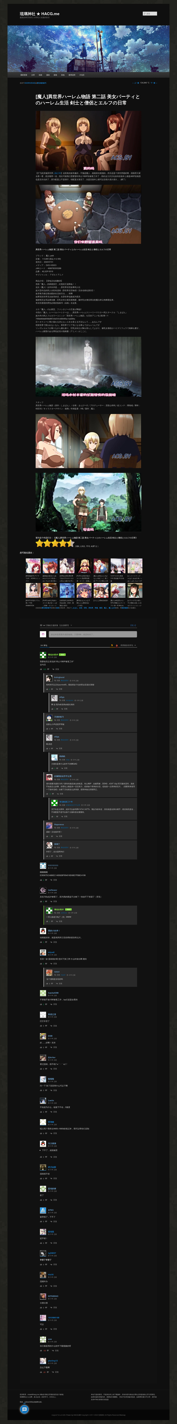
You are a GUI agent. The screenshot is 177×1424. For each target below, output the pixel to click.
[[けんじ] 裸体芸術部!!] (101, 597)
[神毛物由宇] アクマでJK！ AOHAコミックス (33, 578)
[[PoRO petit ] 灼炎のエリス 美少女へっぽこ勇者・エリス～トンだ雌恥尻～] (50, 597)
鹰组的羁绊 (53, 654)
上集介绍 (57, 173)
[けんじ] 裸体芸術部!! (101, 600)
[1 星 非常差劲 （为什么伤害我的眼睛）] (39, 543)
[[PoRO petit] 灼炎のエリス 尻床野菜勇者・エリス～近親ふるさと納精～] (84, 572)
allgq (67, 759)
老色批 (51, 1231)
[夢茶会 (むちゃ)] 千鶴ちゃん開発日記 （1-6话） (83, 602)
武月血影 (52, 1167)
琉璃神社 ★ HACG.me (39, 13)
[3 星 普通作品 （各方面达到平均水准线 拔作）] (55, 543)
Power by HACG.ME (73, 1415)
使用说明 (72, 75)
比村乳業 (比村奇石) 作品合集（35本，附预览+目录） (67, 602)
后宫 (80, 608)
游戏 (55, 75)
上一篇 (135, 83)
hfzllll (51, 1274)
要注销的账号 (41, 83)
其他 (63, 75)
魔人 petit (112, 608)
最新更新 (23, 75)
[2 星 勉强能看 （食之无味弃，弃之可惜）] (47, 543)
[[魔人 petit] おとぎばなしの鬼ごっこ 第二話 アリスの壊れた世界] (101, 572)
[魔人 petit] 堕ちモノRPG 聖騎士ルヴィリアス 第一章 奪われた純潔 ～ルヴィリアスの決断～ (118, 605)
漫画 (48, 75)
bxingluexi (69, 700)
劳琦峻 (51, 1121)
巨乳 (85, 608)
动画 (40, 75)
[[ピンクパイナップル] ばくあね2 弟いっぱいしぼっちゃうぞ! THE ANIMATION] (135, 572)
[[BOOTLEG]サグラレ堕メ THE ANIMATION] (33, 597)
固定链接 (125, 608)
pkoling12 (53, 1360)
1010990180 (53, 1317)
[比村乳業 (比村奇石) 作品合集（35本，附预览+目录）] (67, 597)
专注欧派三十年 (66, 801)
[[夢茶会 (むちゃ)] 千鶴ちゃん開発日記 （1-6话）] (84, 597)
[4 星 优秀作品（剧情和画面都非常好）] (63, 543)
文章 (33, 75)
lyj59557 (52, 1253)
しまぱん (74, 608)
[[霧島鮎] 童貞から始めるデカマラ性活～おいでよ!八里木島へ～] (50, 572)
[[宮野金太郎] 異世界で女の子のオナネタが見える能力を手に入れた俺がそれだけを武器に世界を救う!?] (67, 572)
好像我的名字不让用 (73, 805)
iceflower (64, 913)
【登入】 (133, 625)
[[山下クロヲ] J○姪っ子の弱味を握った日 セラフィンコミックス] (135, 597)
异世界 (90, 608)
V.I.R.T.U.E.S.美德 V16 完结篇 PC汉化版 (117, 578)
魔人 (105, 608)
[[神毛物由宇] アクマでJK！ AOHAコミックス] (33, 572)
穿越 (96, 608)
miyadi (51, 952)
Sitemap (122, 1415)
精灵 (100, 608)
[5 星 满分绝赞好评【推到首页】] (71, 543)
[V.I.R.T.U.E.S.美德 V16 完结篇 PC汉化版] (118, 572)
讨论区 (81, 75)
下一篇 (154, 83)
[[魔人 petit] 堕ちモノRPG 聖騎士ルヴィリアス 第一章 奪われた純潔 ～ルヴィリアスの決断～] (118, 597)
